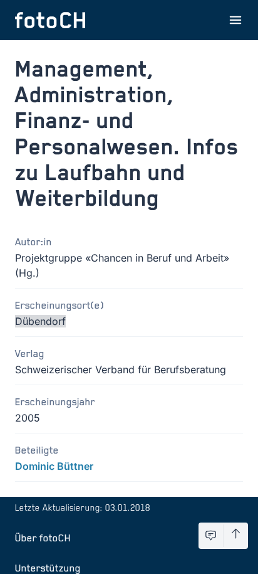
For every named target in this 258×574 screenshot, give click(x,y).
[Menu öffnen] (235, 20)
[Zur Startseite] (50, 20)
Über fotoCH (43, 537)
